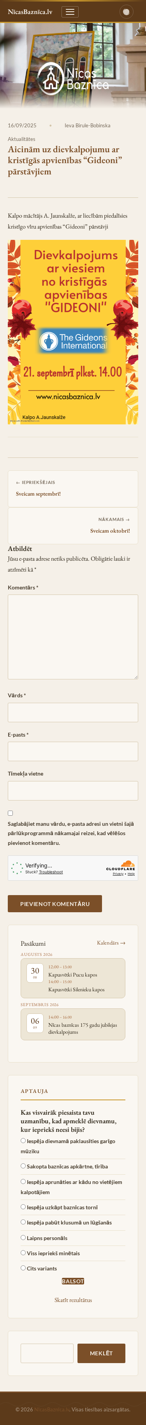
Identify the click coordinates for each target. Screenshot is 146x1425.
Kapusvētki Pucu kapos (72, 974)
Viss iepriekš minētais (53, 1253)
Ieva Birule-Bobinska (88, 125)
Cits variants (42, 1268)
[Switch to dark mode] (127, 12)
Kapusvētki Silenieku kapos (76, 989)
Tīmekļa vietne (25, 773)
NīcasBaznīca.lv (51, 1409)
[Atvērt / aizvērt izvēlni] (70, 12)
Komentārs (23, 587)
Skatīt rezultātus (73, 1300)
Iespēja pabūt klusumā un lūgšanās (69, 1222)
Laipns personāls (47, 1238)
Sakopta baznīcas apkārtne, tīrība (67, 1166)
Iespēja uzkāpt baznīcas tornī (62, 1207)
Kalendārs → (111, 942)
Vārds (17, 695)
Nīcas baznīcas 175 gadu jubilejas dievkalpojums (82, 1028)
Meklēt (101, 1353)
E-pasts (18, 734)
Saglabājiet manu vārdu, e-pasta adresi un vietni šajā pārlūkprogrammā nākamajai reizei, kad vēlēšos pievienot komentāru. (71, 833)
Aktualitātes (21, 139)
